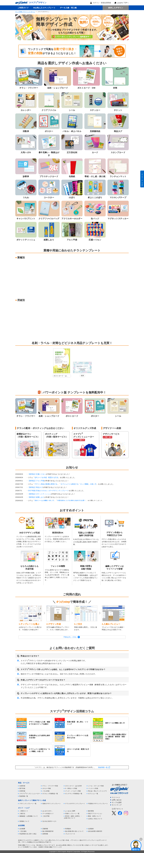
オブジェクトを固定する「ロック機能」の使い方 (79, 484)
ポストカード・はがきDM (61, 376)
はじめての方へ (47, 811)
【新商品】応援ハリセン (37, 474)
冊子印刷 (22, 788)
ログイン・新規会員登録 (102, 3)
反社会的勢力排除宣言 (95, 831)
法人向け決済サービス (49, 821)
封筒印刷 (22, 791)
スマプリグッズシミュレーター (29, 793)
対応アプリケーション (95, 813)
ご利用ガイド (23, 8)
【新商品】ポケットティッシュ (39, 494)
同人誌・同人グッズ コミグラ (97, 791)
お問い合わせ (117, 800)
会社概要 (22, 828)
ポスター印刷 (46, 788)
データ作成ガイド (48, 813)
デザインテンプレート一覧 (27, 803)
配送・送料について (94, 816)
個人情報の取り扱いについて (74, 831)
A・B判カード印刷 (71, 788)
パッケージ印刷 (93, 788)
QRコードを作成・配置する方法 (46, 477)
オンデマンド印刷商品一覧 (73, 793)
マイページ (116, 797)
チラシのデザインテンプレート (75, 803)
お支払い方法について (95, 818)
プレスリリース (70, 834)
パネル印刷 (46, 791)
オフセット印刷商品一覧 (50, 793)
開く (136, 845)
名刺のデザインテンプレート (51, 803)
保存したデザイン (115, 8)
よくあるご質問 (70, 811)
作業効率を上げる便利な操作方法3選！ (71, 500)
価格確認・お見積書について (28, 816)
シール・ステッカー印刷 (96, 786)
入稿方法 (22, 813)
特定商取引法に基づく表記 (27, 834)
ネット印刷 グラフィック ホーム (25, 12)
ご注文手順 (46, 816)
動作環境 (91, 811)
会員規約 (91, 828)
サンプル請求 (117, 802)
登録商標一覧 (103, 767)
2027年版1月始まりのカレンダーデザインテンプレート (48, 490)
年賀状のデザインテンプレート (98, 803)
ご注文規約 (23, 831)
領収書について (24, 821)
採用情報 (45, 834)
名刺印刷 (22, 786)
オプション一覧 (93, 793)
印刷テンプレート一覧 (72, 813)
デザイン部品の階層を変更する (46, 484)
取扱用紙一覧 (23, 796)
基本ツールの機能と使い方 (44, 500)
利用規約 (68, 828)
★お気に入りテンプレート (44, 8)
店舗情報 (45, 828)
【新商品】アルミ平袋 (36, 481)
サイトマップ (117, 805)
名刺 (82, 375)
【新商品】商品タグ (35, 487)
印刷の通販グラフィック (26, 845)
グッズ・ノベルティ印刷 (73, 791)
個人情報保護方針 (48, 831)
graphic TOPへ (123, 3)
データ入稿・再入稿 (68, 8)
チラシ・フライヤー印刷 (50, 786)
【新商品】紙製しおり (36, 497)
